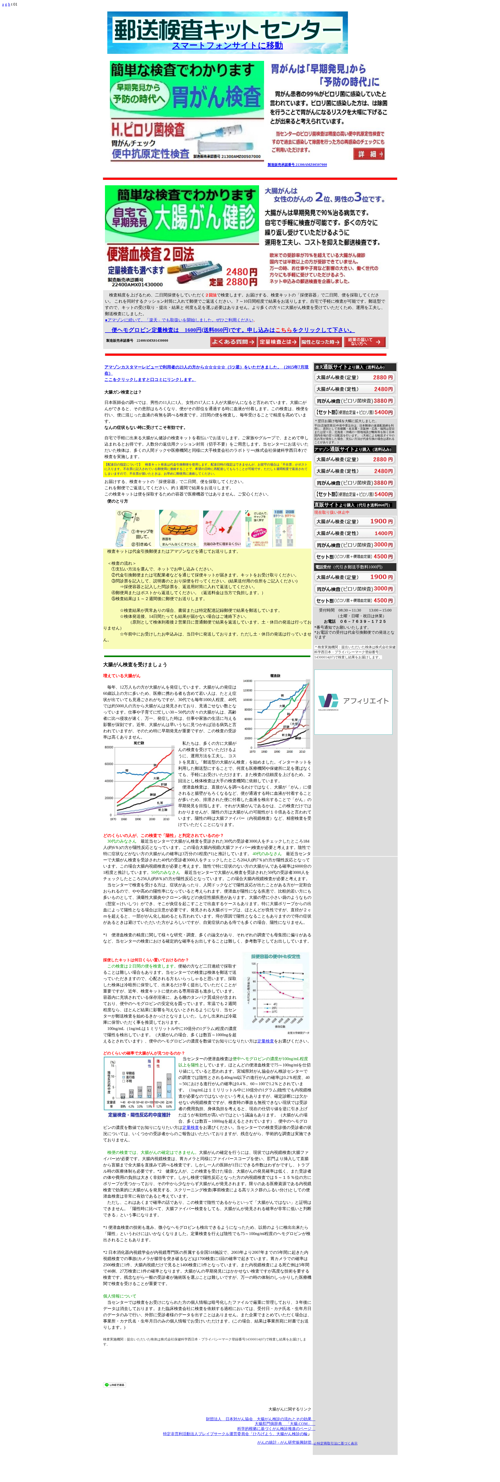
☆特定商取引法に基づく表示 (336, 1443)
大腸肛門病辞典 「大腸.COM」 (285, 1424)
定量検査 (265, 1041)
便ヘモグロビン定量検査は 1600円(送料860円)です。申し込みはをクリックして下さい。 (233, 330)
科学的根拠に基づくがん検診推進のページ (276, 1429)
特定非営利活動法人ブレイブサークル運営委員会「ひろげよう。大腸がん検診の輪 (235, 1434)
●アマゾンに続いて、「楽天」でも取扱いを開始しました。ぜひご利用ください (179, 320)
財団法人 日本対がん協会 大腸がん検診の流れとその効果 (260, 1419)
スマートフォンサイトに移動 (227, 45)
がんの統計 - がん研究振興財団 (286, 1442)
